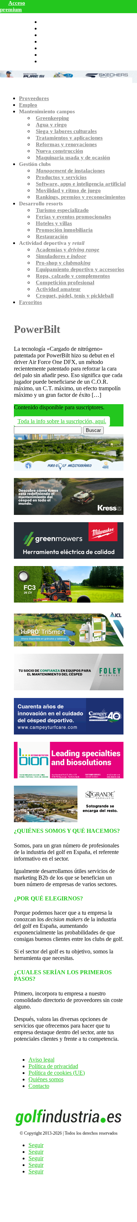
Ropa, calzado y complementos (73, 276)
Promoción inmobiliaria (64, 230)
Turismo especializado (62, 210)
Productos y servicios (61, 177)
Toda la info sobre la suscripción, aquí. (62, 421)
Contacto (38, 1086)
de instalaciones (70, 171)
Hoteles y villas (54, 223)
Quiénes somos (46, 1079)
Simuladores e (61, 256)
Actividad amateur (58, 289)
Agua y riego (51, 125)
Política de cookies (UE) (56, 1073)
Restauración (52, 236)
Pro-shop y (63, 263)
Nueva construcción (59, 151)
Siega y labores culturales (66, 131)
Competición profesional (65, 282)
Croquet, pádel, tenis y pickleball (75, 296)
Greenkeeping (52, 118)
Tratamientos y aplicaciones (69, 138)
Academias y (67, 250)
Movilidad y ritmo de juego (68, 190)
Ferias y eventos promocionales (73, 217)
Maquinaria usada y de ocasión (73, 157)
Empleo (28, 105)
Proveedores (34, 98)
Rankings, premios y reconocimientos (80, 197)
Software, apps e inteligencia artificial (81, 184)
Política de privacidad (53, 1066)
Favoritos (30, 302)
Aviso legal (41, 1059)
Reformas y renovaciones (66, 144)
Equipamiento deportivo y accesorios (80, 269)
